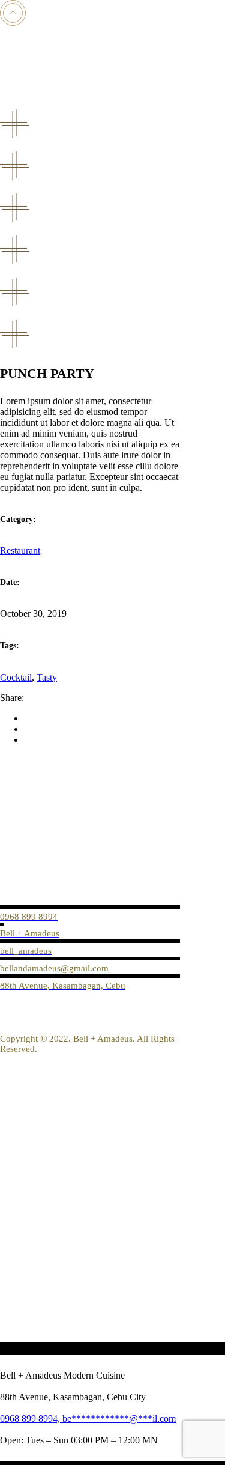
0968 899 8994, (31, 1418)
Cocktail (16, 677)
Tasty (47, 677)
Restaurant (20, 550)
